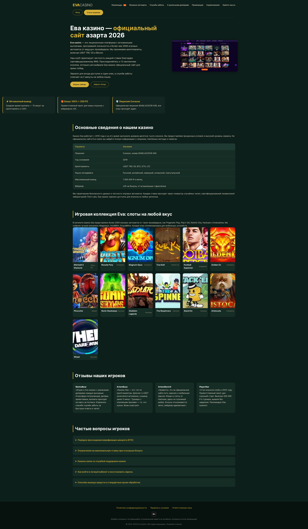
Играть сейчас (79, 84)
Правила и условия (159, 508)
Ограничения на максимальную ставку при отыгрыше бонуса (110, 450)
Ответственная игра (182, 508)
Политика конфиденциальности (131, 508)
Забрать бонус (99, 84)
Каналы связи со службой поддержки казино (102, 461)
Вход (78, 12)
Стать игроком (93, 12)
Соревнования (213, 5)
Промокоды (118, 5)
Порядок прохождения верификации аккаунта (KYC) (105, 440)
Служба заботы (157, 5)
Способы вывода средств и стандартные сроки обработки (109, 482)
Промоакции (197, 5)
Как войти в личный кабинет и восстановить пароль (105, 472)
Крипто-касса (229, 5)
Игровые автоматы (138, 5)
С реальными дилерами (178, 5)
